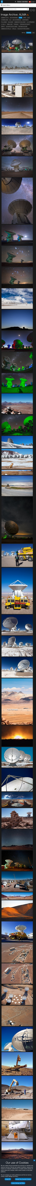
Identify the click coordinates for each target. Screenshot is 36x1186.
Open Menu (6, 5)
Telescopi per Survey (23, 28)
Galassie (10, 22)
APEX (24, 17)
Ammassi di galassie (19, 22)
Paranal (16, 24)
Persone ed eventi (25, 24)
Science (19, 1)
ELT (10, 19)
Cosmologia (4, 19)
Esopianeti (25, 19)
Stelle (14, 28)
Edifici (3, 26)
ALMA (20, 17)
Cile (28, 17)
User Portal (25, 1)
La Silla (3, 24)
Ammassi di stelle (6, 28)
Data (33, 32)
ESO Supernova (17, 19)
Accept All (7, 1179)
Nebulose (9, 24)
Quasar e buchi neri (11, 26)
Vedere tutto (4, 17)
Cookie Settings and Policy (18, 1183)
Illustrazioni (30, 22)
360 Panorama (14, 17)
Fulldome (4, 22)
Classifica (29, 32)
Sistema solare (23, 26)
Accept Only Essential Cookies (23, 1179)
